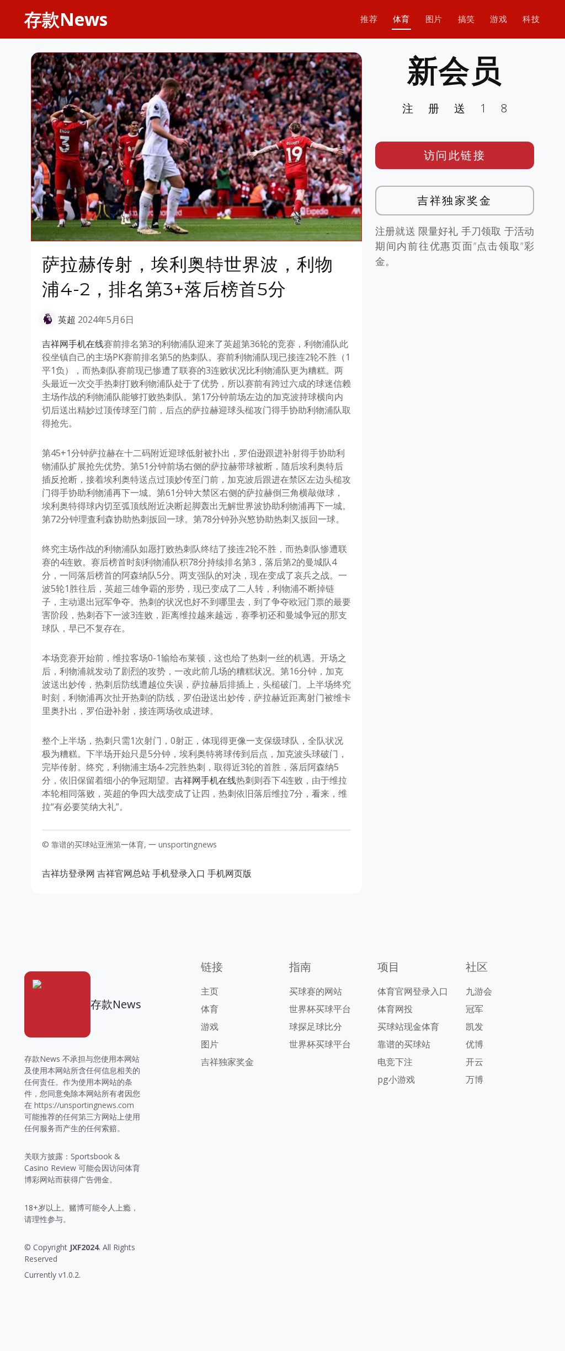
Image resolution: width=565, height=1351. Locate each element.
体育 (401, 19)
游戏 (498, 19)
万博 (474, 1079)
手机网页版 (229, 873)
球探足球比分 (315, 1026)
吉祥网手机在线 (73, 344)
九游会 (479, 991)
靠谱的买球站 (403, 1044)
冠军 (474, 1009)
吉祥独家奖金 (454, 200)
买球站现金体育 (408, 1026)
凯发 (474, 1026)
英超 (67, 320)
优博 (474, 1044)
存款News (66, 19)
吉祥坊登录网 (68, 873)
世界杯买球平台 (320, 1009)
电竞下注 (395, 1062)
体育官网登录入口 (412, 991)
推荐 (368, 19)
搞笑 (466, 19)
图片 (434, 19)
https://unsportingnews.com (84, 1105)
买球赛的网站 (315, 991)
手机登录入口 (178, 873)
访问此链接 (455, 155)
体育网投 (395, 1009)
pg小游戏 (396, 1079)
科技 (531, 19)
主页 (209, 991)
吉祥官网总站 (123, 873)
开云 (474, 1062)
